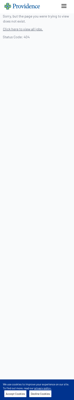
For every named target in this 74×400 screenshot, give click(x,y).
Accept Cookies (16, 394)
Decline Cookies (41, 394)
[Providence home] (22, 7)
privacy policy (42, 388)
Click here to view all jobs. (23, 29)
